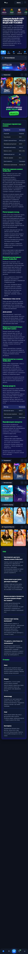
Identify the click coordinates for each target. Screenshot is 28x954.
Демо (7, 92)
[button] (22, 74)
